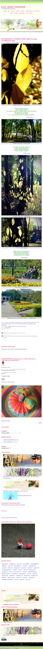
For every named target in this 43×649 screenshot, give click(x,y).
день (19, 322)
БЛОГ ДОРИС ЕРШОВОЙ (13, 7)
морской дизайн (32, 571)
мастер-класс (17, 571)
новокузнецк (25, 322)
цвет (16, 579)
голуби (17, 322)
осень (35, 322)
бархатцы (13, 322)
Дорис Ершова (15, 42)
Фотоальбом (24, 326)
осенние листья (31, 322)
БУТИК (27, 13)
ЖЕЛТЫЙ (5, 564)
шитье (28, 579)
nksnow (16, 648)
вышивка (17, 567)
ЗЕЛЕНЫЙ (12, 564)
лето (10, 571)
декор (30, 567)
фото (16, 326)
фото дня (19, 326)
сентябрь (9, 323)
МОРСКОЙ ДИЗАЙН (29, 11)
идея (25, 569)
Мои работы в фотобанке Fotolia (24, 495)
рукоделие (34, 575)
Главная (5, 11)
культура (4, 571)
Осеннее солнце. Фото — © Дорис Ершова (21, 105)
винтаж (10, 567)
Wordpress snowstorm (5, 648)
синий (4, 577)
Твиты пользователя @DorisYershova (9, 517)
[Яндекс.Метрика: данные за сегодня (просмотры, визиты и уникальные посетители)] (3, 638)
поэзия (2, 323)
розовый (27, 575)
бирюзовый (32, 566)
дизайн (36, 567)
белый (25, 566)
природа (5, 323)
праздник (5, 575)
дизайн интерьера (6, 569)
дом (15, 569)
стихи (16, 323)
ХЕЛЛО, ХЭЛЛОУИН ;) (8, 442)
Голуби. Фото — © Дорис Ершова (21, 287)
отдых (38, 322)
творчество (11, 577)
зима (20, 569)
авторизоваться (23, 349)
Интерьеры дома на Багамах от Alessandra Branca (14, 333)
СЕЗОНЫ (13, 326)
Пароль (3, 373)
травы (25, 577)
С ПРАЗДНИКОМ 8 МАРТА (8, 440)
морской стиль (6, 573)
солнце (13, 323)
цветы (22, 579)
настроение (14, 573)
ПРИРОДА (16, 13)
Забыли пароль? (11, 382)
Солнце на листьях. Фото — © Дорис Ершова (21, 216)
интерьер (32, 569)
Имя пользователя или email (7, 370)
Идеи (19, 564)
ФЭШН (11, 13)
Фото (27, 323)
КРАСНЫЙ (26, 564)
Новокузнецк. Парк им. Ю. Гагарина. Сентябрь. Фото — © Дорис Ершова (21, 318)
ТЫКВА (4, 566)
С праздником (22, 13)
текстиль (19, 577)
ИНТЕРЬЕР (23, 11)
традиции (32, 577)
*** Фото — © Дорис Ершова (21, 247)
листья (22, 322)
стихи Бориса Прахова (21, 323)
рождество (19, 575)
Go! (40, 422)
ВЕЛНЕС (31, 13)
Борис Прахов (30, 117)
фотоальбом (3, 325)
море (25, 571)
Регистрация (4, 382)
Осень (6, 326)
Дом (9, 11)
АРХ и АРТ (17, 11)
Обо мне (12, 11)
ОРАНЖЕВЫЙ (35, 564)
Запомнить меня (6, 376)
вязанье (23, 567)
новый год (22, 573)
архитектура (17, 566)
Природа (9, 326)
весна (4, 567)
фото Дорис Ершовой (32, 323)
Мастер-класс (37, 11)
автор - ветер (8, 322)
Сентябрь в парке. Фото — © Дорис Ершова (21, 143)
